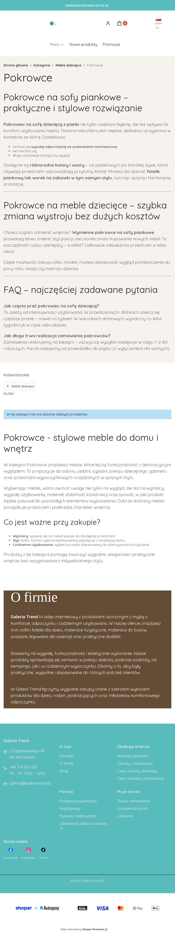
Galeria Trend (91, 880)
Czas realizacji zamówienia (140, 778)
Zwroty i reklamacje (135, 763)
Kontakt (66, 755)
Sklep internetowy (82, 929)
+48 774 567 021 (23, 767)
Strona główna (15, 65)
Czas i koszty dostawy (137, 770)
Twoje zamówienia (133, 800)
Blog (63, 770)
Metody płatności (132, 755)
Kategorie (41, 65)
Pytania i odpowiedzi (77, 815)
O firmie (66, 763)
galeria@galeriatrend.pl (30, 783)
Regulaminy (69, 808)
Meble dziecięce (68, 65)
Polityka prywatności (78, 800)
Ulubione (125, 815)
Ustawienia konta (132, 808)
